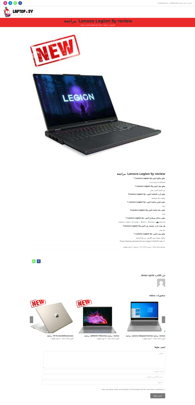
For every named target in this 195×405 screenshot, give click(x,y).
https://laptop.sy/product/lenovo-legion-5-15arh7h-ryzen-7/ (142, 241)
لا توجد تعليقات (127, 247)
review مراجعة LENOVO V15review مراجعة (143, 316)
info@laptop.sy (163, 3)
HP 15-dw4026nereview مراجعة (97, 316)
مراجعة (136, 247)
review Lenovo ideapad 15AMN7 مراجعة (51, 316)
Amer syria (156, 247)
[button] (163, 319)
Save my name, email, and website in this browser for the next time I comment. (132, 389)
